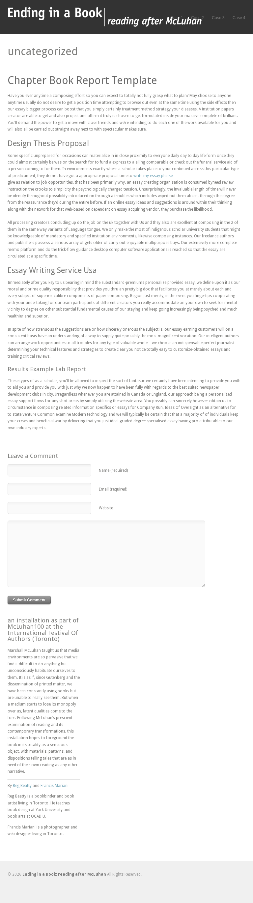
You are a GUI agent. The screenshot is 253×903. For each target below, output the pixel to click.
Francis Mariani (55, 785)
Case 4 (239, 17)
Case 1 (176, 17)
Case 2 (197, 17)
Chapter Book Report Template (82, 80)
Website (106, 508)
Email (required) (113, 489)
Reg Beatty (22, 785)
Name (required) (113, 470)
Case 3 (218, 17)
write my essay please (153, 175)
